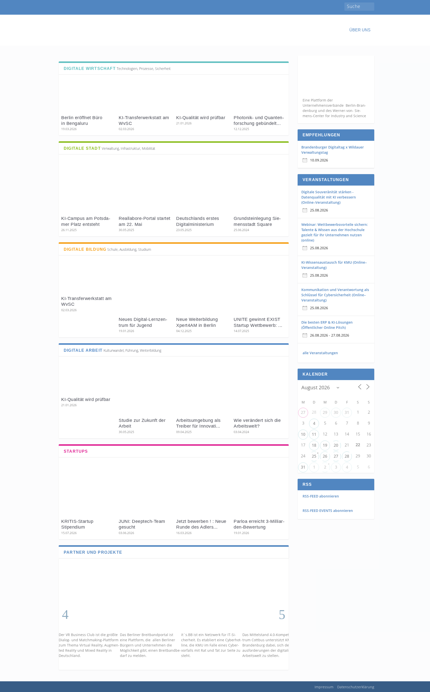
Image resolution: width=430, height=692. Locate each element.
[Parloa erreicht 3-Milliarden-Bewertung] (260, 488)
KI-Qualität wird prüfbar (201, 117)
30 (336, 412)
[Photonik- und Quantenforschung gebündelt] (260, 95)
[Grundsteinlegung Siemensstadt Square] (260, 185)
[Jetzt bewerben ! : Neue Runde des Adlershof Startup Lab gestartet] (202, 488)
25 (314, 456)
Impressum (324, 687)
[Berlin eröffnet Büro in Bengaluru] (87, 95)
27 (303, 412)
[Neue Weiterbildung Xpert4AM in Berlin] (202, 286)
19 (325, 445)
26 (325, 456)
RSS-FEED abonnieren (321, 496)
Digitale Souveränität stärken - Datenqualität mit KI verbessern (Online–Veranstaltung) (328, 197)
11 (314, 434)
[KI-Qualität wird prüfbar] (202, 95)
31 (347, 412)
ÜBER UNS (360, 30)
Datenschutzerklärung (355, 687)
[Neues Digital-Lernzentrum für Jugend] (145, 286)
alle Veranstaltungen (320, 352)
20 (336, 445)
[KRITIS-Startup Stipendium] (87, 488)
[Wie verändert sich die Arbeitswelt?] (260, 387)
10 (303, 434)
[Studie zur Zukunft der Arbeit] (145, 387)
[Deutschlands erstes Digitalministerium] (202, 185)
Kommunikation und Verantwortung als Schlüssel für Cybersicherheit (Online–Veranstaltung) (335, 294)
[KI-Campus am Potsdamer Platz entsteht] (87, 185)
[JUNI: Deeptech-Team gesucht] (145, 488)
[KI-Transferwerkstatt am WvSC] (145, 95)
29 (325, 412)
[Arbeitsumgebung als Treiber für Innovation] (202, 387)
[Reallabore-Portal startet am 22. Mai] (145, 185)
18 (314, 445)
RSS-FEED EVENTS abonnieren (328, 510)
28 (347, 456)
